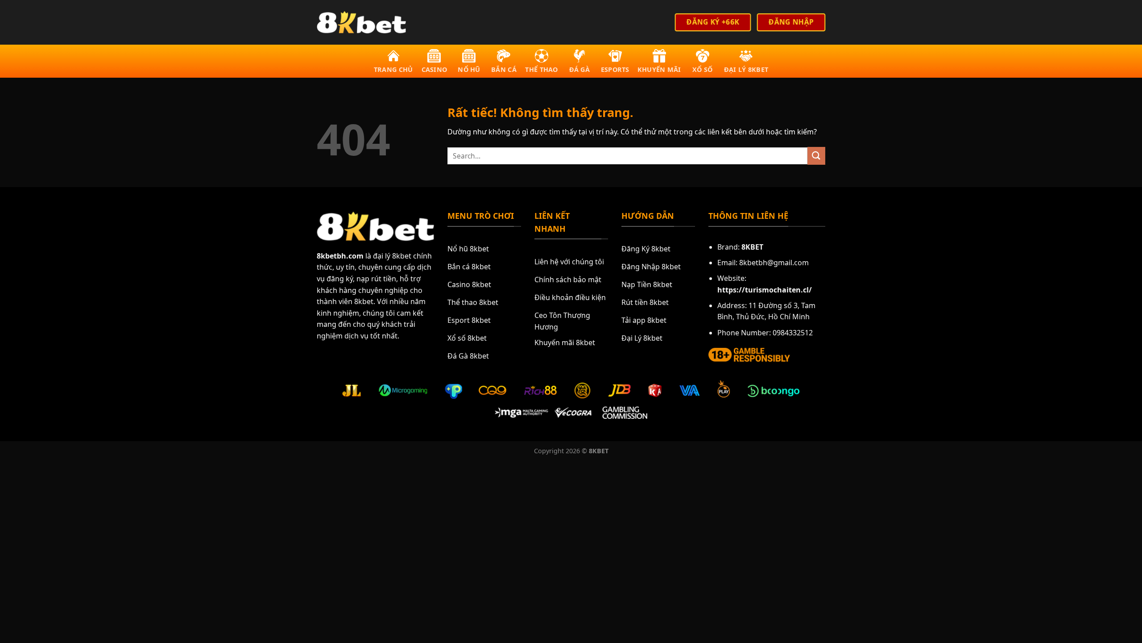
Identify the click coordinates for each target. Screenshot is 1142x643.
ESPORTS (615, 69)
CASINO (434, 69)
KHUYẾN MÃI (659, 69)
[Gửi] (816, 155)
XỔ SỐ (702, 69)
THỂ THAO (541, 69)
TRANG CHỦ (393, 69)
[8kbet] (361, 22)
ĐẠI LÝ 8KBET (746, 69)
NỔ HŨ (469, 69)
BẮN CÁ (504, 69)
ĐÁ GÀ (579, 69)
